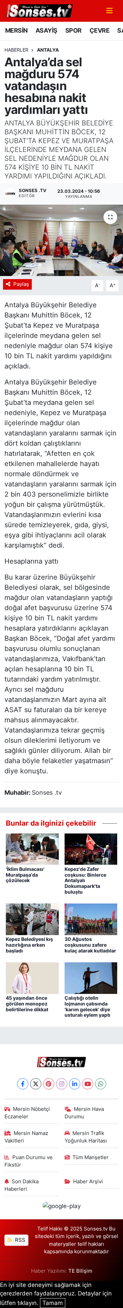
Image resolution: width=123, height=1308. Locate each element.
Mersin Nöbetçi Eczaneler (27, 1113)
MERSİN (16, 30)
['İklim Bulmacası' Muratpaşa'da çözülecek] (32, 848)
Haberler (16, 50)
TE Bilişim (80, 1271)
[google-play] (61, 1207)
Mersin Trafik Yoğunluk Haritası (86, 1137)
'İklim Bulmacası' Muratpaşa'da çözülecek (25, 874)
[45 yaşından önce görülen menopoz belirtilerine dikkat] (32, 977)
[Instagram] (61, 1083)
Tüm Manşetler (90, 1157)
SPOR (73, 30)
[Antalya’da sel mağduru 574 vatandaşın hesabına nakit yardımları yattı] (61, 240)
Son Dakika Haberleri (21, 1185)
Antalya (48, 50)
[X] (35, 1083)
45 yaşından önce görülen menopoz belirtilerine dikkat (27, 1003)
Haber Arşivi (88, 1181)
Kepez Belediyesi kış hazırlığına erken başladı (29, 944)
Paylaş (21, 284)
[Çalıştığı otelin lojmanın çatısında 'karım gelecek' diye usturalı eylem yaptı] (91, 977)
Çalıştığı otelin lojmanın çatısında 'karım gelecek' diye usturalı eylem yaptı (87, 1006)
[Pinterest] (48, 1083)
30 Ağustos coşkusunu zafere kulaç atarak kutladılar (90, 944)
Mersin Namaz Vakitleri (26, 1137)
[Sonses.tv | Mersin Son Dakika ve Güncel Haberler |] (38, 10)
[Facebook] (22, 1083)
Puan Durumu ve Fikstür (28, 1161)
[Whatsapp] (100, 1083)
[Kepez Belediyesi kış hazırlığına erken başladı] (32, 918)
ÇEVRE (99, 30)
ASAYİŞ (46, 30)
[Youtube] (87, 1083)
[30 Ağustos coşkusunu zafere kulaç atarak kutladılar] (91, 918)
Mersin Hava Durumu (84, 1113)
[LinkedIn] (74, 1083)
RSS (19, 1240)
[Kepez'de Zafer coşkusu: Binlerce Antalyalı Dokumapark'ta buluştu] (91, 848)
